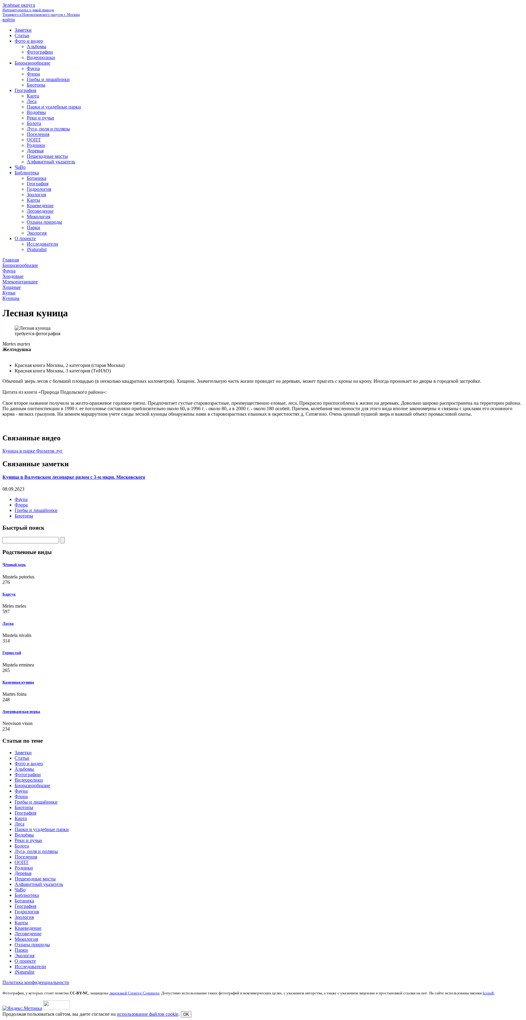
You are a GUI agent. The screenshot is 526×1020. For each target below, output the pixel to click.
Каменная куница (18, 682)
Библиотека (27, 895)
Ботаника (24, 900)
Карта (21, 818)
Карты (21, 922)
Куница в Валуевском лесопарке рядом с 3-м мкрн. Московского (73, 477)
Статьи (22, 758)
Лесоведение (28, 933)
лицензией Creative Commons (134, 993)
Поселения (26, 856)
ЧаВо (20, 889)
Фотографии (28, 774)
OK (186, 1014)
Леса (19, 823)
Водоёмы (24, 834)
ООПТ (22, 862)
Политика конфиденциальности (35, 982)
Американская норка (21, 711)
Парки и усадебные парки (42, 829)
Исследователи (30, 966)
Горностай (11, 652)
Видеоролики (29, 780)
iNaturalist (24, 972)
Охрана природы (32, 944)
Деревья (23, 873)
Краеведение (28, 928)
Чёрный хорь (14, 564)
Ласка (8, 623)
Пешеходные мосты (35, 878)
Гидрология (27, 911)
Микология (26, 939)
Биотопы (24, 515)
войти (8, 19)
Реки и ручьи (28, 840)
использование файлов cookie (147, 1014)
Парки (21, 950)
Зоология (24, 917)
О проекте (25, 961)
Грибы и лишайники (36, 510)
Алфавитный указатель (39, 884)
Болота (22, 845)
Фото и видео (29, 763)
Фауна (21, 499)
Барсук (9, 594)
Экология (24, 955)
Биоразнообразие (32, 785)
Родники (24, 867)
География (25, 813)
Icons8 (488, 993)
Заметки (23, 752)
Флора (21, 504)
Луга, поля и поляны (36, 851)
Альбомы (24, 769)
